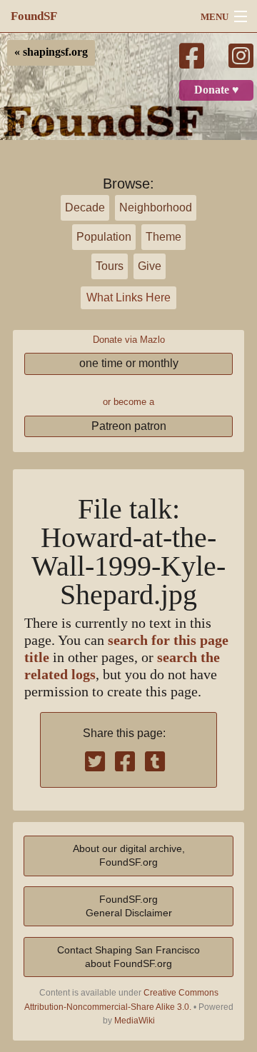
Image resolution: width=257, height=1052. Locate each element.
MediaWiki (134, 1021)
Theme (163, 237)
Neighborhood (155, 207)
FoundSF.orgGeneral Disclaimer (129, 905)
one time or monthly (128, 363)
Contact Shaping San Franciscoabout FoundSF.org (128, 956)
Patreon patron (128, 426)
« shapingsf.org (51, 52)
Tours (110, 266)
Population (103, 237)
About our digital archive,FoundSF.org (129, 855)
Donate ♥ (216, 90)
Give (149, 266)
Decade (85, 207)
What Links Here (128, 297)
